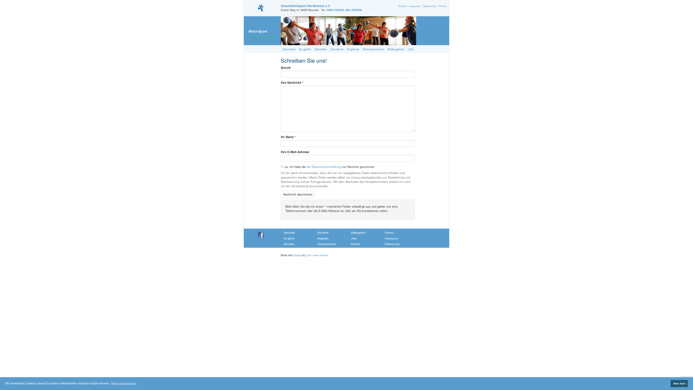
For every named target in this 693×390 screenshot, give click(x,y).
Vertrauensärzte (373, 49)
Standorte (336, 49)
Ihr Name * (288, 137)
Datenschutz (429, 6)
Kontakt (402, 6)
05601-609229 (335, 10)
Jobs (410, 49)
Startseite (289, 49)
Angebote (353, 49)
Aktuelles (321, 49)
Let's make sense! (317, 255)
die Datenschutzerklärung (324, 166)
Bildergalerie (395, 49)
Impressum (415, 6)
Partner (442, 6)
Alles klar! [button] (679, 383)
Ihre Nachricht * (292, 82)
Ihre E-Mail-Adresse (295, 152)
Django (297, 255)
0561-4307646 (353, 10)
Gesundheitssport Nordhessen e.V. (306, 6)
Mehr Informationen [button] (123, 383)
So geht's (305, 49)
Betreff (286, 68)
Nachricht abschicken (297, 194)
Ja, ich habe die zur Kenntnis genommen (329, 166)
